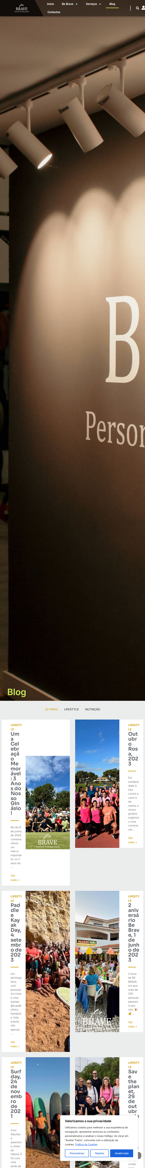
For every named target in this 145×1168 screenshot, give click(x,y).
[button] (138, 8)
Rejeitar (99, 1153)
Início (50, 4)
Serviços (91, 4)
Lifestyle (71, 709)
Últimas (51, 709)
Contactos (54, 12)
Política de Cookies (86, 1144)
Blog (112, 4)
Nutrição (92, 709)
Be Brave (67, 4)
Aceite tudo (122, 1153)
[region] (99, 1138)
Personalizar (77, 1153)
